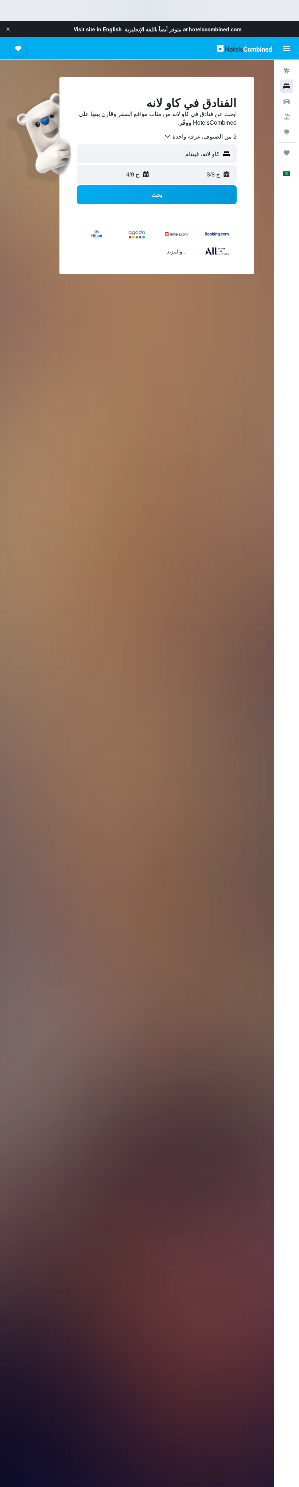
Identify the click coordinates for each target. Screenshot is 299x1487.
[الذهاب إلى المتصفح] (286, 132)
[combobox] (200, 136)
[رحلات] (286, 152)
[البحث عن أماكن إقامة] (286, 86)
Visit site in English (98, 29)
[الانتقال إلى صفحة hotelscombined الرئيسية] (244, 48)
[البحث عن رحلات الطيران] (286, 70)
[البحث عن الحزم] (286, 116)
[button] (8, 29)
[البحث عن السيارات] (286, 101)
